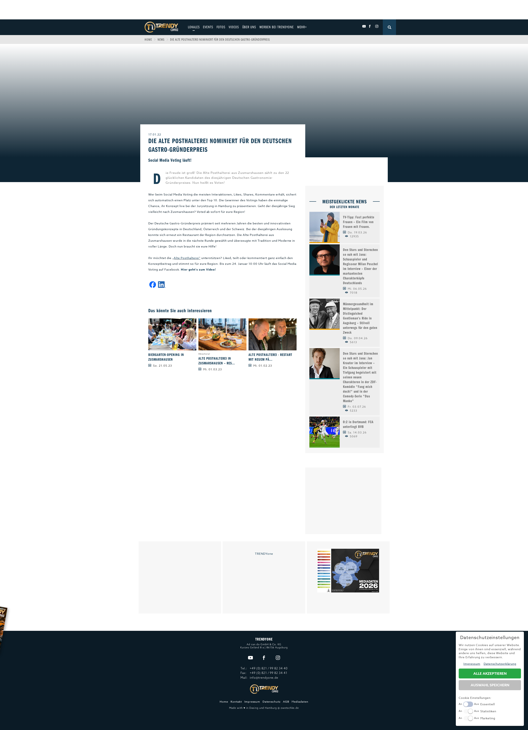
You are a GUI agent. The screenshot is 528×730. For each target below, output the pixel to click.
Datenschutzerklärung (500, 664)
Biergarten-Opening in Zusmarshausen (166, 357)
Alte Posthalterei (186, 258)
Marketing (487, 718)
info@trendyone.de (264, 677)
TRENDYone (264, 554)
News (161, 39)
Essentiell (487, 704)
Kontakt (236, 701)
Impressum (252, 701)
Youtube (364, 26)
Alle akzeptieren (490, 673)
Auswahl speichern (490, 685)
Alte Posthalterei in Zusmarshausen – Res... (216, 360)
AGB (286, 701)
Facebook (370, 26)
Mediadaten (300, 701)
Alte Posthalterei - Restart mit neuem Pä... (270, 357)
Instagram (376, 26)
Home (148, 39)
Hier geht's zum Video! (198, 269)
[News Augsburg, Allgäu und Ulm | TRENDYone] (161, 27)
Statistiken (488, 711)
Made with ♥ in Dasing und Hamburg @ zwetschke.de (264, 707)
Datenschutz (272, 701)
